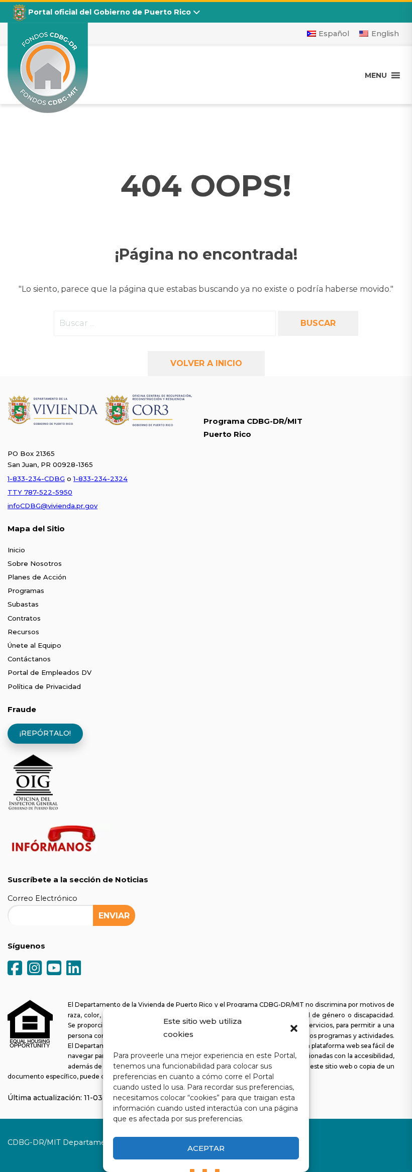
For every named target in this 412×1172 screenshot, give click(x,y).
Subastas (23, 604)
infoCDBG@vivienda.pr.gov (52, 506)
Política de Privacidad (44, 686)
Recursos (23, 632)
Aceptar (206, 1148)
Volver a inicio (206, 363)
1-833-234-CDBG (36, 479)
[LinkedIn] (73, 969)
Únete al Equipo (34, 645)
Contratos (24, 618)
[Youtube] (54, 969)
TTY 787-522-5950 (40, 492)
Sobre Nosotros (35, 563)
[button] (294, 1028)
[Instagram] (34, 969)
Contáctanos (29, 659)
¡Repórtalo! (45, 733)
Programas (26, 591)
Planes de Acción (37, 577)
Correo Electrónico (42, 898)
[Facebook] (15, 969)
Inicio (16, 550)
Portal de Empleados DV (49, 672)
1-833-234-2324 (100, 479)
